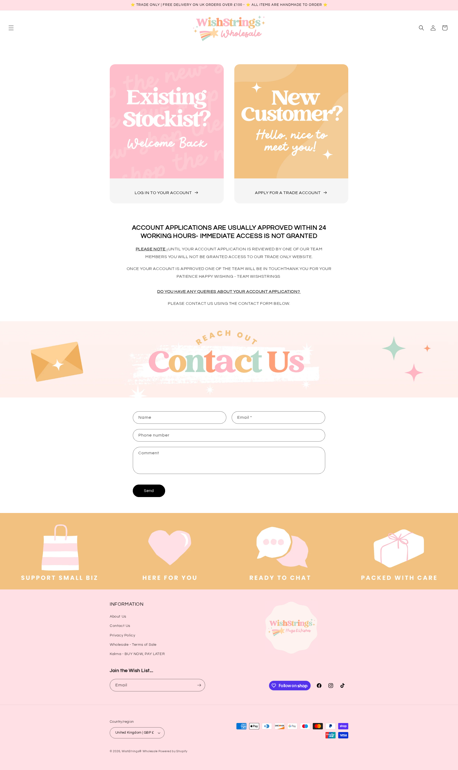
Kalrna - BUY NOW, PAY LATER (137, 654)
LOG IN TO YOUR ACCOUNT (163, 193)
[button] (11, 28)
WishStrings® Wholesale (140, 751)
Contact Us (120, 626)
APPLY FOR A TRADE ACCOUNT (287, 193)
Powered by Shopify (172, 751)
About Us (118, 616)
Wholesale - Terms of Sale (133, 645)
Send (149, 491)
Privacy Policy (122, 635)
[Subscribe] (199, 685)
